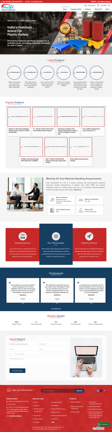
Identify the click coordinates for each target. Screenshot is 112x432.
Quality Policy (55, 412)
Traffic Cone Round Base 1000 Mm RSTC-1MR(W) (30, 160)
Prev (5, 78)
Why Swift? (98, 9)
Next (106, 78)
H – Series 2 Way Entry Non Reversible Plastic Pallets (80, 84)
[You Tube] (104, 390)
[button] (104, 1)
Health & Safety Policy (58, 409)
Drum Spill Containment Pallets (79, 160)
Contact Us (54, 419)
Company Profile (75, 9)
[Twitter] (101, 390)
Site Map (36, 422)
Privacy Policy (38, 419)
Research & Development (59, 415)
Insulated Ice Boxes (95, 406)
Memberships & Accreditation (39, 410)
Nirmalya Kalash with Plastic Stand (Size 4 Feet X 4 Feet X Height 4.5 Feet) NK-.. (68, 131)
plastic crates (75, 412)
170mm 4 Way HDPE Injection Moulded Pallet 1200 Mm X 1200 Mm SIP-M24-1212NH (63, 85)
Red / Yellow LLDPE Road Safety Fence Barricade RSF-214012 (14, 84)
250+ (75, 322)
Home (65, 9)
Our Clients (37, 415)
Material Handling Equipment (77, 407)
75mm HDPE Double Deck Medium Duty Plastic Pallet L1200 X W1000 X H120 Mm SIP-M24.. (47, 85)
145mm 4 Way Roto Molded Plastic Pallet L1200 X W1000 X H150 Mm (96, 84)
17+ (36, 322)
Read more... (78, 190)
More (107, 9)
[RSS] (53, 422)
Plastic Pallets (75, 402)
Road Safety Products (95, 409)
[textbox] (24, 344)
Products (88, 9)
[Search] (108, 5)
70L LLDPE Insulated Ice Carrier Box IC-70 (91, 130)
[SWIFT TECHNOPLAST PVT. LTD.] (8, 7)
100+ (95, 322)
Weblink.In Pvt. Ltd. (54, 429)
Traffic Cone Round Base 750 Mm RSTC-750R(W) (30, 83)
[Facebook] (98, 390)
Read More (23, 295)
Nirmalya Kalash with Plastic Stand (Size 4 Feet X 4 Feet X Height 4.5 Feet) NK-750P (96, 414)
